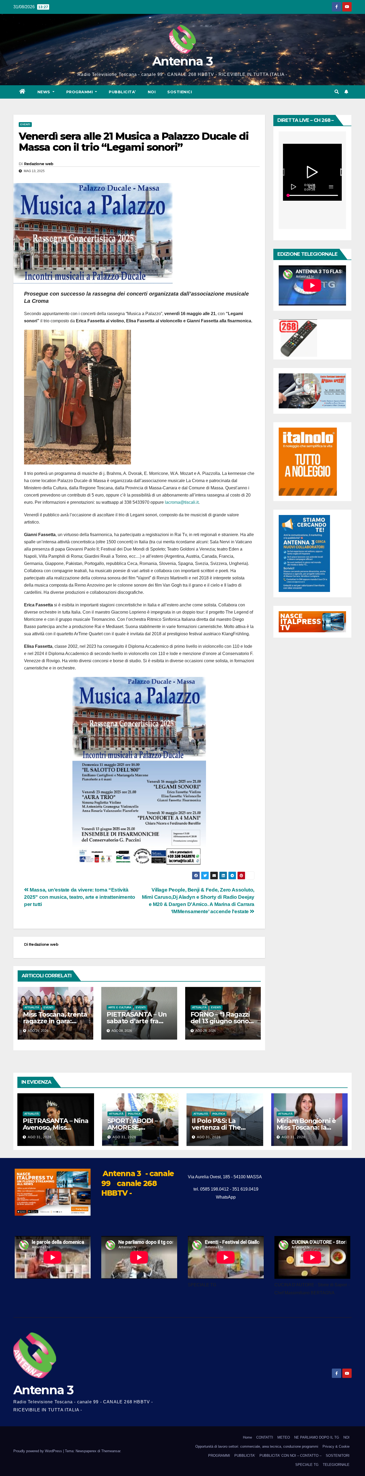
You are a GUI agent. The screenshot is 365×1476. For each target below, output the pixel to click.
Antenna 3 (182, 61)
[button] (337, 92)
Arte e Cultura (119, 1007)
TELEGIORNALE (336, 1465)
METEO (283, 1437)
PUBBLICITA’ (122, 92)
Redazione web (38, 163)
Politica (134, 1113)
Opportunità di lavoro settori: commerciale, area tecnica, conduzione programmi (256, 1446)
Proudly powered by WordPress (38, 1451)
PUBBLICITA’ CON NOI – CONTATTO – (290, 1456)
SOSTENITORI (338, 1456)
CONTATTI (264, 1437)
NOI (152, 92)
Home (247, 1437)
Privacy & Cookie (336, 1446)
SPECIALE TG (307, 1465)
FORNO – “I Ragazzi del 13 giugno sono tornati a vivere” (220, 1021)
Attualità (32, 1007)
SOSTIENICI (179, 92)
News (44, 92)
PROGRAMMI (219, 1456)
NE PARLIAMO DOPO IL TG (316, 1437)
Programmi (80, 92)
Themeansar (110, 1451)
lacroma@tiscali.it (182, 502)
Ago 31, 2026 (40, 1137)
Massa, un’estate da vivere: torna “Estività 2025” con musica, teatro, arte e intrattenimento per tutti (79, 897)
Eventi (25, 124)
